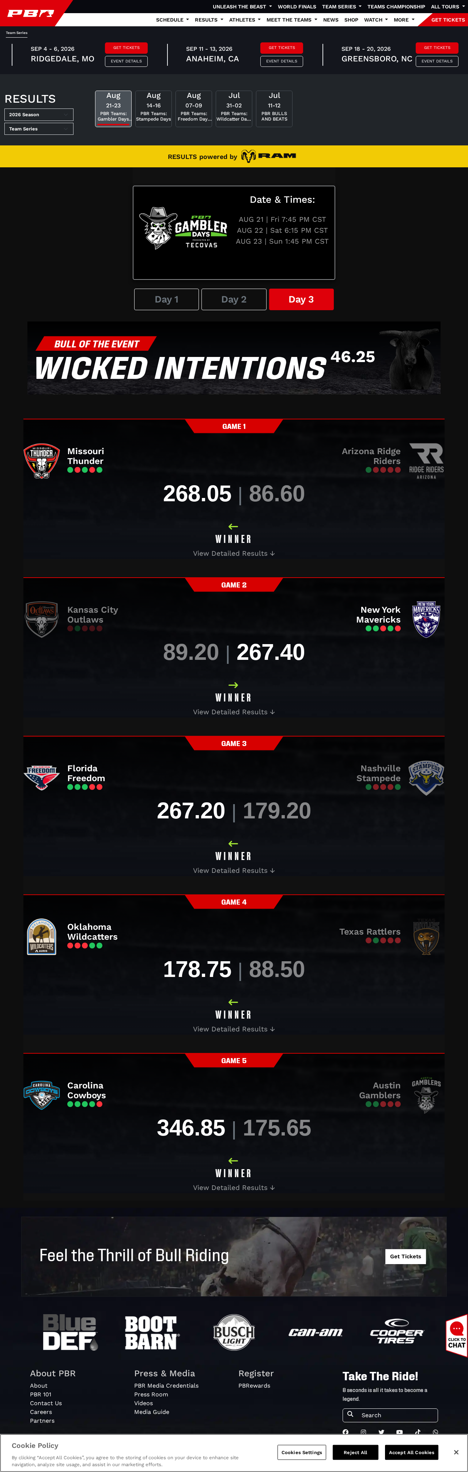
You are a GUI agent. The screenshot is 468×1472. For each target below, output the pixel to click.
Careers (41, 1411)
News (331, 20)
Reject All (355, 1452)
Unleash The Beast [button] (240, 6)
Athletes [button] (243, 20)
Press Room (151, 1394)
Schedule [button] (170, 20)
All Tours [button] (446, 6)
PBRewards (254, 1385)
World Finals (297, 6)
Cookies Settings (302, 1452)
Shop (351, 20)
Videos (143, 1403)
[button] (234, 553)
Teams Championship (396, 6)
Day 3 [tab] (301, 299)
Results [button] (207, 20)
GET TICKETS (448, 20)
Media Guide (151, 1411)
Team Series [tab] (16, 33)
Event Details (126, 61)
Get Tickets (126, 47)
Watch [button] (374, 20)
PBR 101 (40, 1394)
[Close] (456, 1452)
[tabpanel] (234, 761)
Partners (42, 1420)
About (39, 1385)
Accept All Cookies (411, 1452)
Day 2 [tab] (234, 299)
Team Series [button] (340, 6)
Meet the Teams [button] (290, 20)
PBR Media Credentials (166, 1385)
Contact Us (46, 1403)
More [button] (402, 20)
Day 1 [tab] (166, 299)
